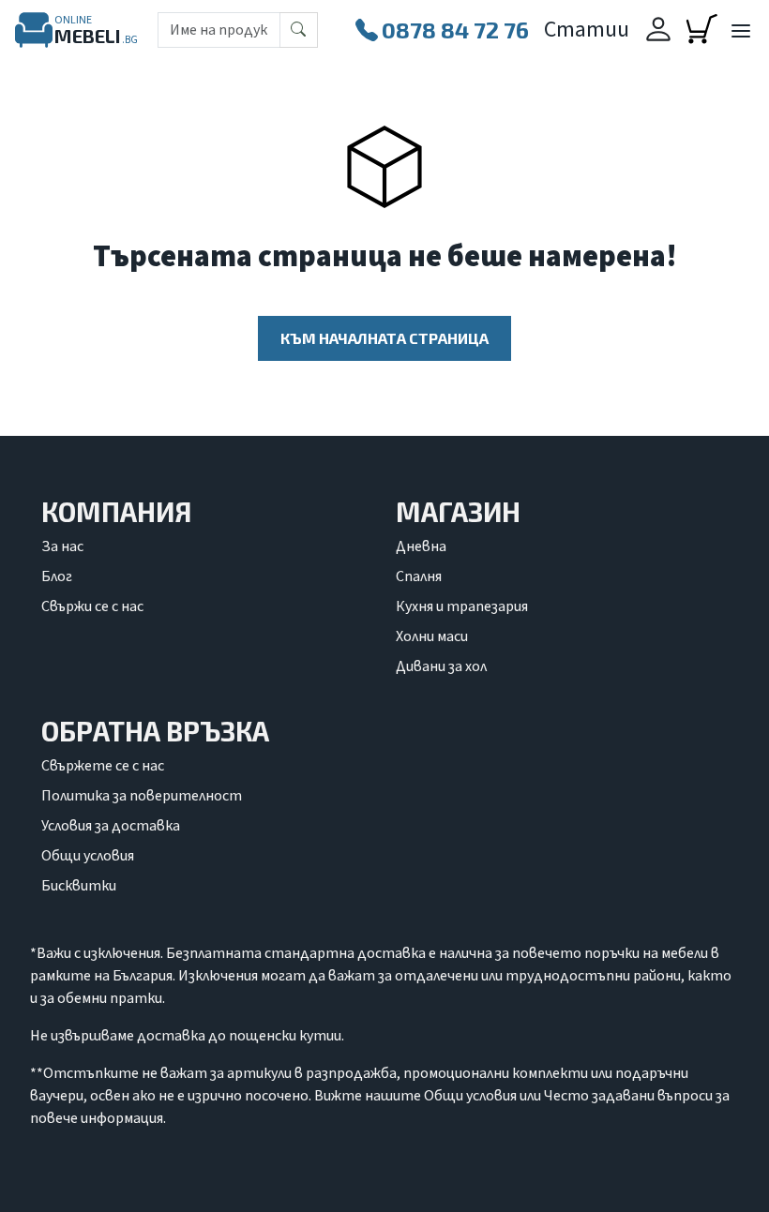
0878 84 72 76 (455, 29)
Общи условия (87, 855)
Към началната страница (384, 338)
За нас (62, 546)
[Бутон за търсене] (298, 30)
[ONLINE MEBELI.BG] (34, 30)
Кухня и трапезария (462, 606)
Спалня (419, 576)
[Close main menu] (740, 32)
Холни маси (432, 636)
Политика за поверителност (141, 796)
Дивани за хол (441, 666)
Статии (586, 29)
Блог (56, 576)
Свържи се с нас (92, 606)
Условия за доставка (110, 825)
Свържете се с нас (102, 766)
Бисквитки (78, 885)
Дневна (421, 546)
